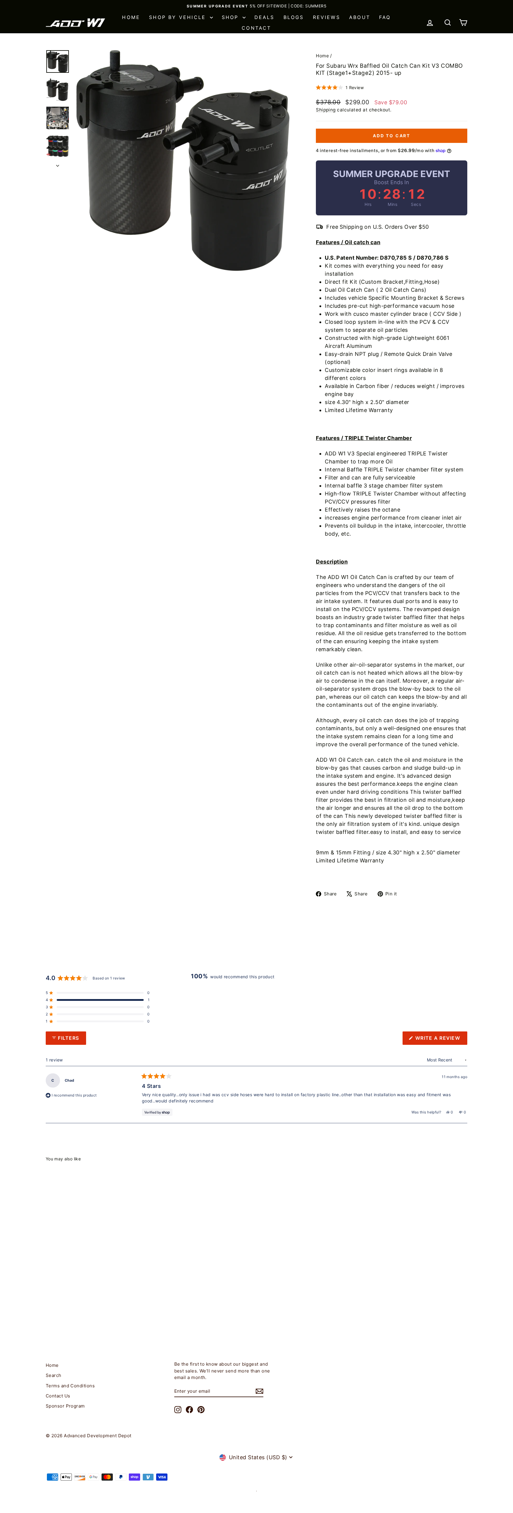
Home (131, 17)
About (359, 17)
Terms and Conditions (70, 1386)
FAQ (385, 17)
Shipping (326, 110)
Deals (264, 17)
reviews (326, 17)
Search (53, 1375)
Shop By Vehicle (178, 17)
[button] (340, 87)
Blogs (294, 17)
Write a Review (440, 1040)
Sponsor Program (65, 1406)
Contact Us (58, 1396)
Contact (256, 28)
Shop (231, 17)
